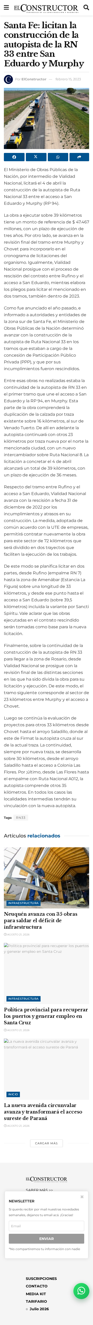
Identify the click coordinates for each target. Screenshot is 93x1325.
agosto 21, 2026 (17, 934)
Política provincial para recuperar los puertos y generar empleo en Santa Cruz (46, 1016)
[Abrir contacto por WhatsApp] (81, 1291)
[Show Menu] (6, 8)
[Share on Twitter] (36, 157)
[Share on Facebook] (14, 157)
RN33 (21, 818)
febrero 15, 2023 (68, 79)
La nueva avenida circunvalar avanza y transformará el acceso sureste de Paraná (43, 1112)
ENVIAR (46, 1238)
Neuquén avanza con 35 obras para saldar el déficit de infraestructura (40, 920)
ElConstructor (34, 79)
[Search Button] (86, 8)
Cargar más (46, 1143)
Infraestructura (23, 903)
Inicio (13, 1094)
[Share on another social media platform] (79, 157)
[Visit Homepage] (46, 8)
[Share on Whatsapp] (58, 157)
